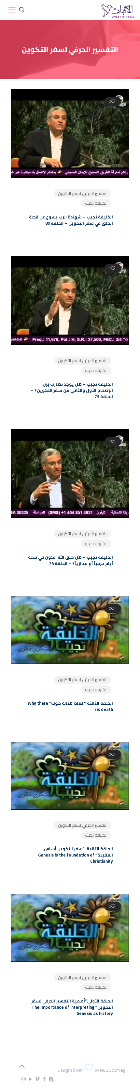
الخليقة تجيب (96, 203)
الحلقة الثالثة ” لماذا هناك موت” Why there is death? (70, 706)
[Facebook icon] (44, 1079)
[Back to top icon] (21, 1066)
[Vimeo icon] (37, 1079)
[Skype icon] (51, 1079)
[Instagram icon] (23, 1079)
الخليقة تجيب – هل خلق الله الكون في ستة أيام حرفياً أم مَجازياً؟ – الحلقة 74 (70, 560)
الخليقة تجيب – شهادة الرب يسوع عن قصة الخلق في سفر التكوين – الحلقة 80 (71, 220)
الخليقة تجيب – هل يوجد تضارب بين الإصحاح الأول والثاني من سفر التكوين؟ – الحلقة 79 (72, 390)
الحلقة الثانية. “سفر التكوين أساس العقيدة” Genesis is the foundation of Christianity (75, 855)
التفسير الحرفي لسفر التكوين (82, 193)
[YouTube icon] (30, 1079)
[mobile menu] (12, 9)
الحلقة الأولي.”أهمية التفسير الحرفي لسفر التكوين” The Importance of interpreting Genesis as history (72, 1007)
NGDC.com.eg (112, 1070)
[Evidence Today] (117, 10)
